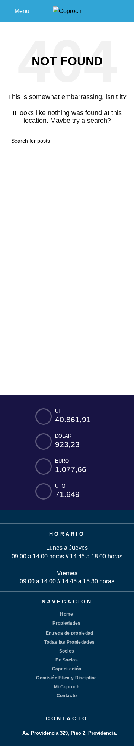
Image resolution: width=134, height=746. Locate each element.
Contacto (67, 696)
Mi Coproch (66, 687)
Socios (66, 651)
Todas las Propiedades (69, 642)
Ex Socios (66, 660)
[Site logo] (67, 10)
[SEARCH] (119, 140)
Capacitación (67, 669)
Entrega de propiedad (69, 633)
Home (66, 614)
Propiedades (66, 623)
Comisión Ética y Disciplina (66, 678)
